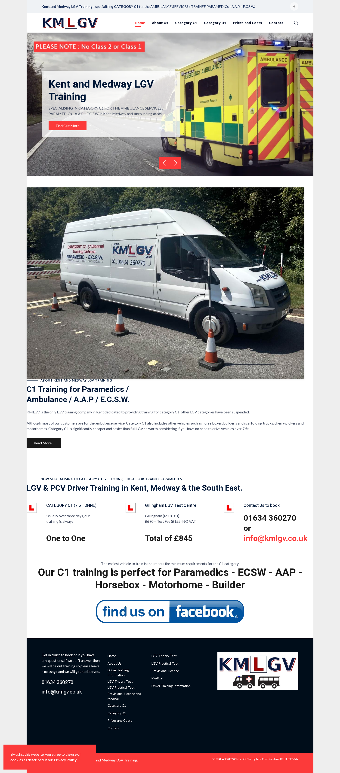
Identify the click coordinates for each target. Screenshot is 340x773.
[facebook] (294, 6)
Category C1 (186, 22)
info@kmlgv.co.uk (275, 538)
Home (140, 22)
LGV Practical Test (121, 687)
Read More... (44, 443)
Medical (157, 678)
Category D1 (215, 22)
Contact (276, 22)
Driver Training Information (118, 672)
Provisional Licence (165, 671)
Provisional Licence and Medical (124, 696)
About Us (160, 22)
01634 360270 (57, 682)
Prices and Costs (247, 22)
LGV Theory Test (120, 681)
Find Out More (67, 125)
